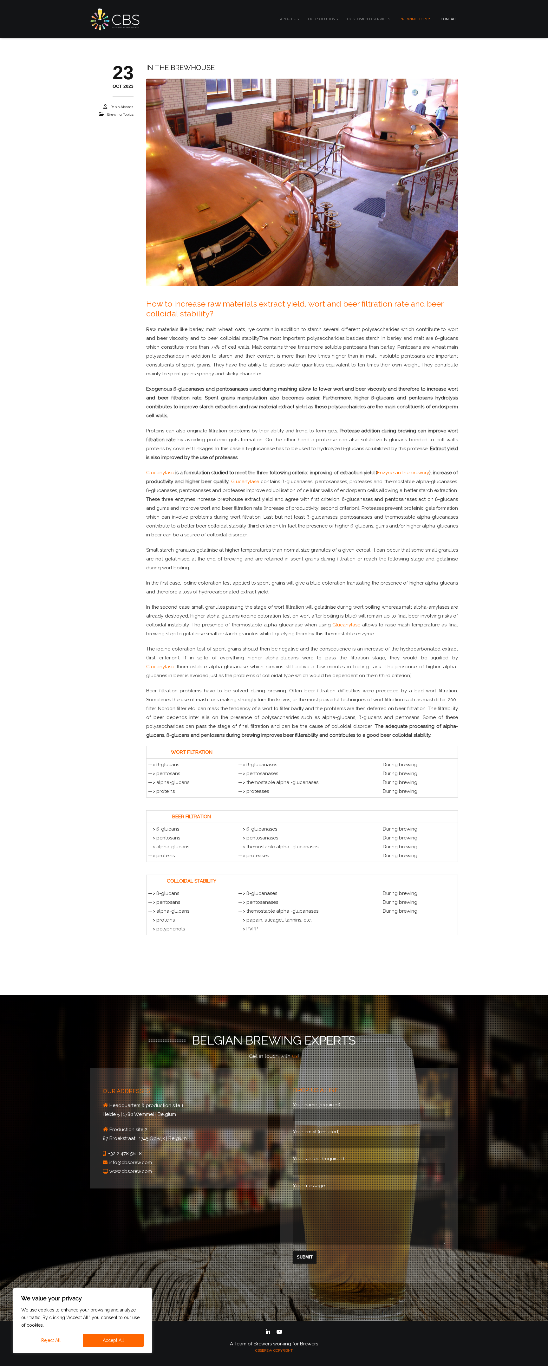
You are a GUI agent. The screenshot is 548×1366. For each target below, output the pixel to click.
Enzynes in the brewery (403, 473)
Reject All (51, 1340)
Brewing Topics (120, 114)
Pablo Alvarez (122, 107)
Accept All (113, 1340)
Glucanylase (160, 473)
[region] (82, 1320)
